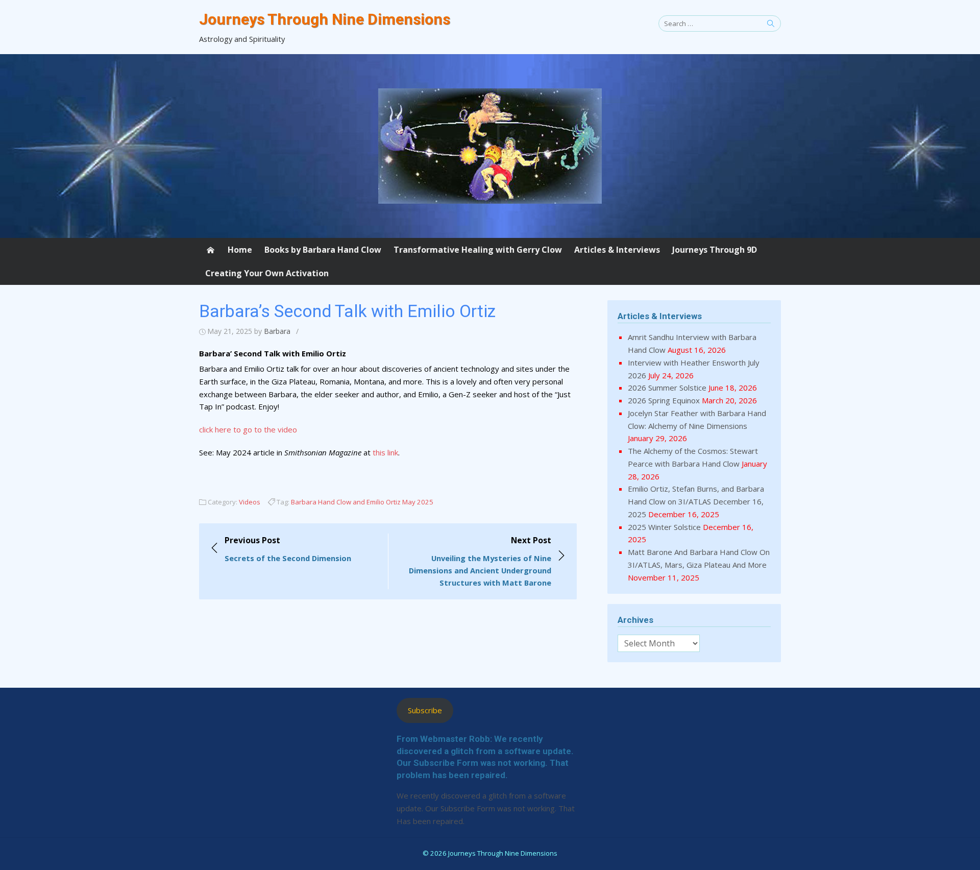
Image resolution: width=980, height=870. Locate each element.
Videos (249, 501)
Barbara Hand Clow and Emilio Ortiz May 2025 (362, 501)
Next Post (480, 561)
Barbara (277, 331)
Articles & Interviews (617, 249)
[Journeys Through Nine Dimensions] (490, 146)
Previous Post (288, 549)
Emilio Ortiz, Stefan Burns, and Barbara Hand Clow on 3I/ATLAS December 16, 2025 (696, 501)
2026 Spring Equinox (664, 400)
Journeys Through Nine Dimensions (324, 19)
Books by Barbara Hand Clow (322, 249)
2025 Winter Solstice (664, 527)
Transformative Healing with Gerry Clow (478, 249)
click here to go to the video (248, 429)
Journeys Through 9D (714, 249)
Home (240, 249)
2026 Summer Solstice (667, 387)
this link (385, 452)
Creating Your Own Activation (267, 273)
